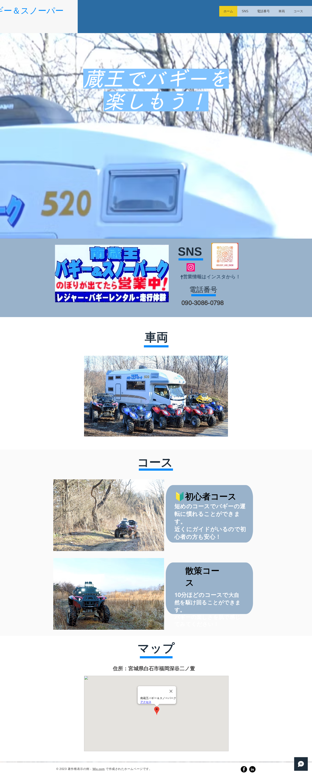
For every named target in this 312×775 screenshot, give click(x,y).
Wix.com (99, 769)
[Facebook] (244, 769)
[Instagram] (191, 267)
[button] (108, 515)
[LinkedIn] (252, 769)
